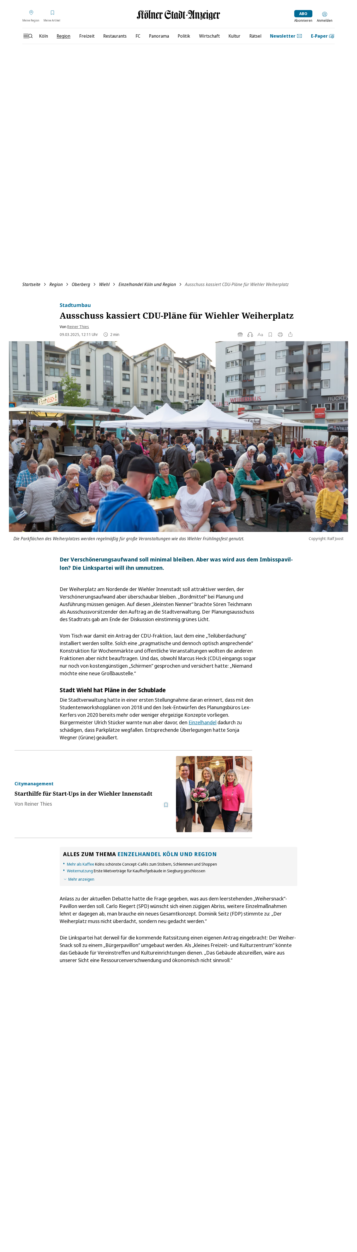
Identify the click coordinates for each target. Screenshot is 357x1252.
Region (56, 284)
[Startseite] (178, 15)
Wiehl (104, 284)
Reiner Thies (78, 326)
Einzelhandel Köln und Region (147, 284)
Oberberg (81, 284)
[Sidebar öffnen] (27, 36)
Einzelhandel (202, 722)
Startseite (31, 284)
